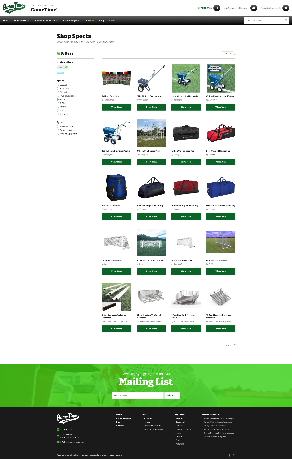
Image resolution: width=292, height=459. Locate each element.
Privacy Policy (102, 455)
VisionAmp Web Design (89, 455)
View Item (116, 107)
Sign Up (172, 395)
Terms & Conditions (115, 455)
